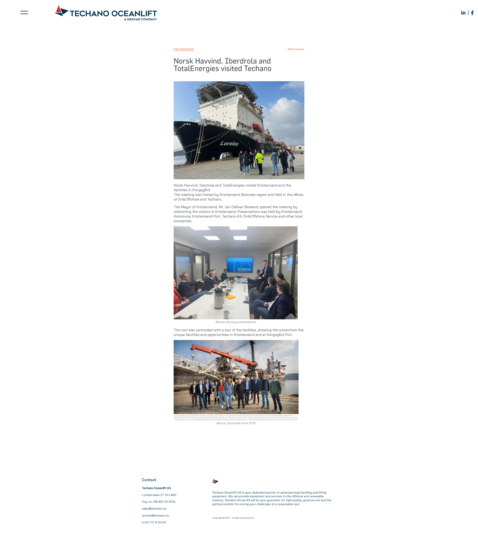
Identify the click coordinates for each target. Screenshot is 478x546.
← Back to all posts (294, 49)
